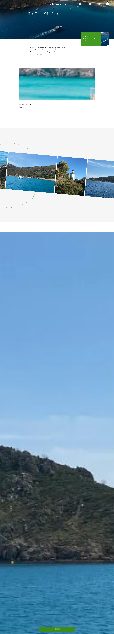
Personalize (69, 629)
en (103, 3)
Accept (58, 629)
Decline (63, 629)
